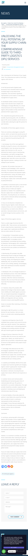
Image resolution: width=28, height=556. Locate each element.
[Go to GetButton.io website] (3, 554)
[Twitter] (5, 466)
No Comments (7, 69)
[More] (11, 466)
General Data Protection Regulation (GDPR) (13, 543)
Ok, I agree (14, 547)
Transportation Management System (15, 67)
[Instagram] (8, 466)
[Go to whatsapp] (4, 551)
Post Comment (14, 517)
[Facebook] (2, 466)
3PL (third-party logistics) (8, 473)
